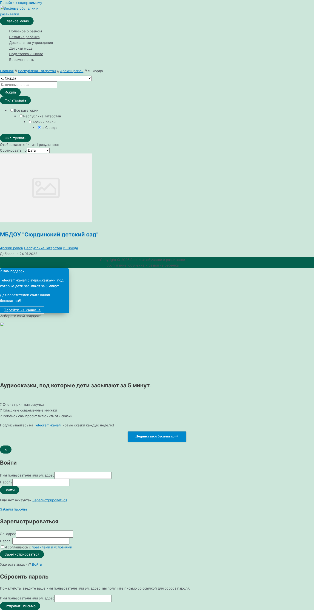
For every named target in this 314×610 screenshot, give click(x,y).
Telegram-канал (47, 425)
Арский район (11, 248)
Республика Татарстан (43, 248)
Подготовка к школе (26, 54)
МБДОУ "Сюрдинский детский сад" (49, 234)
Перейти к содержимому (21, 2)
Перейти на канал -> (22, 310)
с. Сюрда (70, 248)
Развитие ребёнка (24, 37)
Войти (37, 564)
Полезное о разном (25, 31)
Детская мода (20, 48)
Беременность (21, 59)
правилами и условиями (52, 547)
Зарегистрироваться (49, 500)
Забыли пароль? (14, 509)
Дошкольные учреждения (31, 42)
